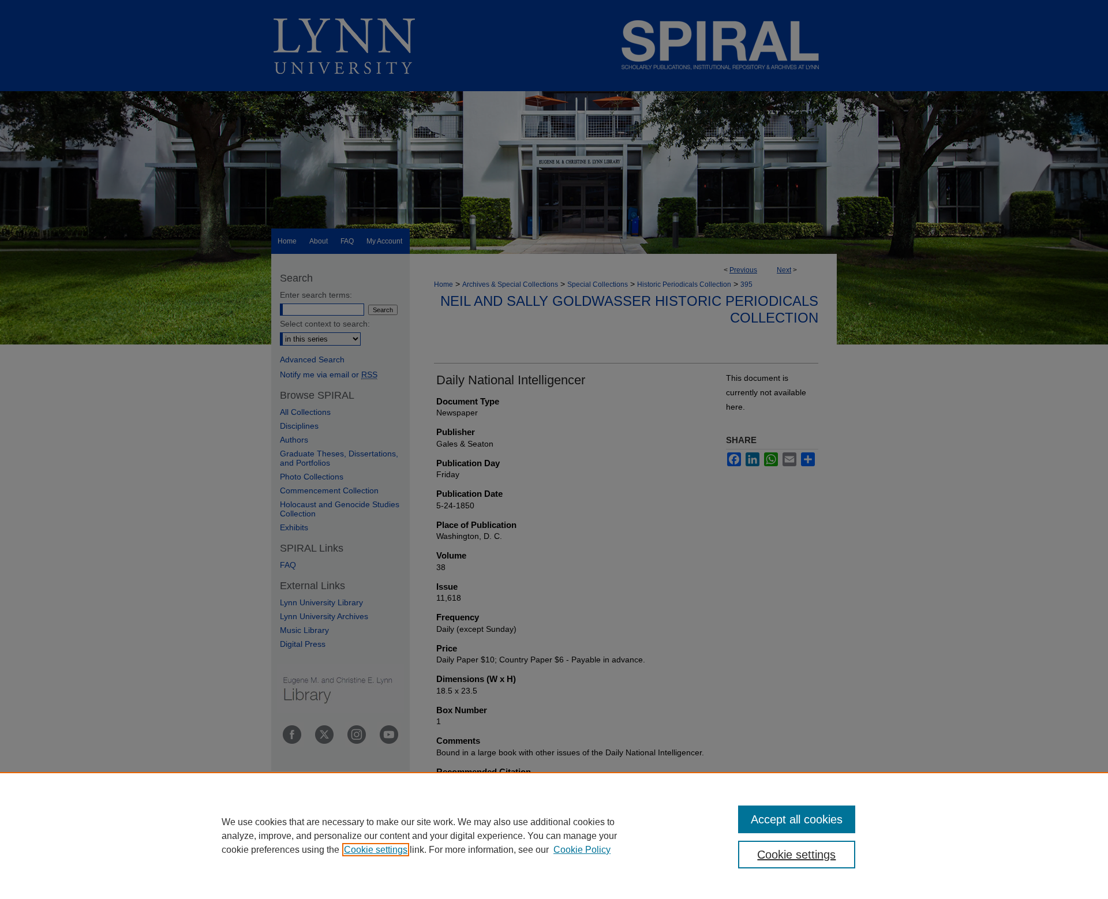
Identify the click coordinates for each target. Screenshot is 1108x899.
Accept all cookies (797, 819)
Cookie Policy (582, 850)
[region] (554, 835)
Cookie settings (375, 850)
